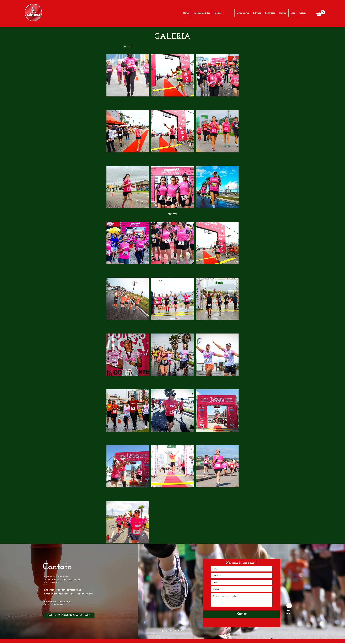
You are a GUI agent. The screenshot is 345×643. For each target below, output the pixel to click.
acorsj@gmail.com (61, 601)
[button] (320, 13)
